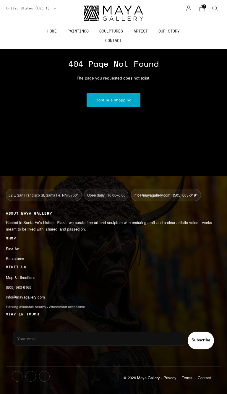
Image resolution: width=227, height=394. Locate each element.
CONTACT (113, 40)
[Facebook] (30, 376)
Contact (204, 377)
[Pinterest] (44, 376)
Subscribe (201, 340)
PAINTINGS (78, 31)
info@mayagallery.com (152, 194)
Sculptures (15, 258)
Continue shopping (113, 100)
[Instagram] (17, 376)
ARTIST (141, 31)
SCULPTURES (111, 31)
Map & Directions (20, 277)
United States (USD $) (29, 8)
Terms (187, 377)
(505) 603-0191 (185, 194)
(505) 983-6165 (18, 287)
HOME (52, 31)
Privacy (169, 377)
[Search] (215, 8)
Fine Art (13, 249)
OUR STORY (169, 31)
